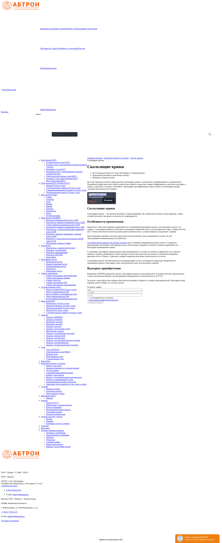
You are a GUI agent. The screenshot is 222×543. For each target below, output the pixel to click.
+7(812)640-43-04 (8, 90)
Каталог (40, 125)
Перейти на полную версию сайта (111, 540)
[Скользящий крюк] (98, 194)
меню (38, 114)
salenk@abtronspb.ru (16, 516)
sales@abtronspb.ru (48, 109)
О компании (41, 118)
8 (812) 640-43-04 (13, 490)
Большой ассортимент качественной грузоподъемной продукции (68, 29)
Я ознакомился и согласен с (102, 299)
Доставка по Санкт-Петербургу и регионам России (62, 48)
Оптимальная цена (48, 68)
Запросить (93, 201)
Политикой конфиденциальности (103, 300)
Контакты (40, 143)
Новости (40, 131)
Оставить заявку (43, 150)
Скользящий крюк (96, 197)
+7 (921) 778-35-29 (9, 512)
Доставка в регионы (10, 521)
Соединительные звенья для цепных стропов (107, 243)
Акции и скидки (42, 137)
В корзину (108, 200)
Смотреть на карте (9, 486)
